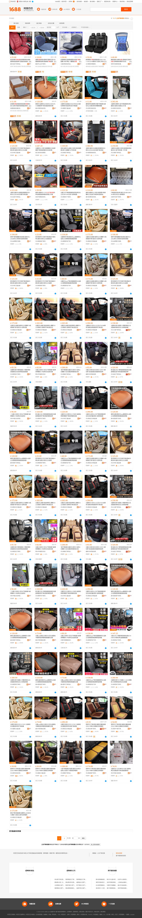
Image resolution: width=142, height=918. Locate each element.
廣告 (55, 61)
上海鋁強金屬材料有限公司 (125, 882)
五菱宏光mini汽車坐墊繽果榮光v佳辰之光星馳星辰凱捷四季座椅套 (71, 282)
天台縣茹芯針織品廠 (91, 241)
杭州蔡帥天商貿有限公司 (116, 108)
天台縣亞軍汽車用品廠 (91, 729)
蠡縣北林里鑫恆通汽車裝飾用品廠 (91, 374)
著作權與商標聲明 (61, 911)
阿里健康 (121, 914)
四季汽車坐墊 (14, 66)
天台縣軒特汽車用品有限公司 (41, 418)
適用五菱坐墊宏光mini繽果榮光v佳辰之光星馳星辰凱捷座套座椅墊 (121, 415)
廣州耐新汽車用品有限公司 (16, 463)
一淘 (58, 914)
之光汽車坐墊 (101, 853)
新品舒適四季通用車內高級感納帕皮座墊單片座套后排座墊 (20, 60)
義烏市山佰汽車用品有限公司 (41, 64)
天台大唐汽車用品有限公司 (116, 330)
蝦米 (78, 914)
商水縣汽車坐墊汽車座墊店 (62, 879)
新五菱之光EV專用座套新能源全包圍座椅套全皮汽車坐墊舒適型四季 (121, 370)
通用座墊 (88, 66)
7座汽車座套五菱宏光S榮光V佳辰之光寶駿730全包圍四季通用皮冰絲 (70, 370)
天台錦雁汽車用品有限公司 (66, 374)
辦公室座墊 (38, 66)
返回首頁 (87, 844)
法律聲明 (69, 911)
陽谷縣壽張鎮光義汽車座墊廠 (73, 888)
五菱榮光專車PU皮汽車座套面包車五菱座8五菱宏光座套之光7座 (121, 105)
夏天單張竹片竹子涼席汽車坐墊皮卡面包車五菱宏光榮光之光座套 (45, 282)
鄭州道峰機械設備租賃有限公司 (104, 879)
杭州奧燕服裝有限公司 (102, 885)
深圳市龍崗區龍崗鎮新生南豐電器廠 (128, 888)
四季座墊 (28, 66)
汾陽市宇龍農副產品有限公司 (115, 885)
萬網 (101, 914)
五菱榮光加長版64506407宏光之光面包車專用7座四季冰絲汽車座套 (71, 105)
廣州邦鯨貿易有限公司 (41, 108)
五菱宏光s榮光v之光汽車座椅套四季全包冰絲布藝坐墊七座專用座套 (96, 415)
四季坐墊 (113, 66)
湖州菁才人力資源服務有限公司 (104, 888)
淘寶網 (45, 914)
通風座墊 (44, 66)
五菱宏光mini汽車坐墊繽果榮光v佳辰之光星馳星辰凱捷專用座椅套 (96, 636)
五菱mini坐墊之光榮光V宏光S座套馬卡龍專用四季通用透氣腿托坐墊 (45, 636)
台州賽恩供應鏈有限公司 (91, 64)
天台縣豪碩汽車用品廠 (41, 241)
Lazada (132, 914)
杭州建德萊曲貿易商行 (91, 152)
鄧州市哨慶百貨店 (40, 374)
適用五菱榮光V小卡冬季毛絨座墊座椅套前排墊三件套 (45, 193)
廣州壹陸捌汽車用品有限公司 (116, 418)
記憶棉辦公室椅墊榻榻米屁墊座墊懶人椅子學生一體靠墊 (71, 60)
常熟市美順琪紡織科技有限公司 (116, 64)
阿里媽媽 (73, 914)
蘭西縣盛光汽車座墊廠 (71, 879)
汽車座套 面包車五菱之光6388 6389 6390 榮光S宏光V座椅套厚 (121, 193)
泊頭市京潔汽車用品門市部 (116, 197)
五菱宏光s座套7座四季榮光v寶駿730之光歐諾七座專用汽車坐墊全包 (45, 326)
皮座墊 (93, 66)
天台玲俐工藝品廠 (15, 152)
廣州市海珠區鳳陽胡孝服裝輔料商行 (128, 885)
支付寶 (108, 914)
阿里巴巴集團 (11, 914)
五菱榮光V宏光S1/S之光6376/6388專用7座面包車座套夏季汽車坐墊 (96, 326)
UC (104, 914)
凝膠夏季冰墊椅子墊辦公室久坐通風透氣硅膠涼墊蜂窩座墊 (45, 60)
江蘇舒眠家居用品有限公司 (66, 64)
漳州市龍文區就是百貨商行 (116, 773)
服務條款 (75, 911)
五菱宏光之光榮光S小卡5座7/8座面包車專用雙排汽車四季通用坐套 (71, 415)
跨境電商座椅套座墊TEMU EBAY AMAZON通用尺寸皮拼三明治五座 (96, 60)
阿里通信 (95, 914)
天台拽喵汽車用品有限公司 (66, 152)
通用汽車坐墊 (22, 66)
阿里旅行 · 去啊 (65, 914)
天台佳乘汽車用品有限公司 (16, 197)
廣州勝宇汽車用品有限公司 (66, 684)
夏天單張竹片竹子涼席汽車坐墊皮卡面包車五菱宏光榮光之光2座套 (20, 149)
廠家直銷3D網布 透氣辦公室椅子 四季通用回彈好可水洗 (121, 60)
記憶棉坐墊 (25, 111)
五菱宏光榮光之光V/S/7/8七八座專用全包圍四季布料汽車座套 (20, 725)
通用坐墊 (125, 66)
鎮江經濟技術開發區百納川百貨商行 (41, 152)
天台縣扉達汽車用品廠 (91, 773)
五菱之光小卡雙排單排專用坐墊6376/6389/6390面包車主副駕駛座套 (121, 636)
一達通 (127, 914)
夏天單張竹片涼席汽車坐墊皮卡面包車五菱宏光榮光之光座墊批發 (45, 238)
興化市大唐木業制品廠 (113, 879)
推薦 (30, 61)
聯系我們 (96, 911)
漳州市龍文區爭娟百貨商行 (16, 418)
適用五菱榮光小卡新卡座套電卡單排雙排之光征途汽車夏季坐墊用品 (96, 193)
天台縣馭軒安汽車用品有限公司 (66, 241)
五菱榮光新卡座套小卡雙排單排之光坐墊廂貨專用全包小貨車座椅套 (121, 326)
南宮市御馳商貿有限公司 (41, 197)
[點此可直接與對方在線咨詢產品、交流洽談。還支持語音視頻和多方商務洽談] (55, 116)
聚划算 (54, 914)
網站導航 (103, 911)
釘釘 (116, 914)
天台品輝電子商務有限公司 (16, 241)
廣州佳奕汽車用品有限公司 (16, 64)
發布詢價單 (119, 853)
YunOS (90, 914)
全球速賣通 (39, 914)
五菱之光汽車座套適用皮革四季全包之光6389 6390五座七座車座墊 (71, 193)
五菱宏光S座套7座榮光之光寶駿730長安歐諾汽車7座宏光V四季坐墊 (96, 238)
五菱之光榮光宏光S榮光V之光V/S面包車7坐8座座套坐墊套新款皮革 (96, 370)
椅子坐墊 (63, 66)
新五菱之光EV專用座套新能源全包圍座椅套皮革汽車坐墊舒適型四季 (45, 415)
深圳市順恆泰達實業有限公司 (115, 882)
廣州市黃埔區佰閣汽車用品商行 (41, 640)
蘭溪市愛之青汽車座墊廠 (72, 885)
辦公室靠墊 (75, 66)
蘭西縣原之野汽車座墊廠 (61, 888)
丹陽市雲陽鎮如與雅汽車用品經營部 (66, 640)
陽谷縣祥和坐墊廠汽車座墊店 (73, 882)
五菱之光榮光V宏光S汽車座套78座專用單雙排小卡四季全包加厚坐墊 (45, 370)
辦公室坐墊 (69, 66)
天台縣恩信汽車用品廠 (16, 374)
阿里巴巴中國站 (30, 914)
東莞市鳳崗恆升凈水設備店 (103, 882)
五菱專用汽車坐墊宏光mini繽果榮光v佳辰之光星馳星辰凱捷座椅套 (71, 238)
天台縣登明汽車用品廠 (16, 684)
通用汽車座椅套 (99, 66)
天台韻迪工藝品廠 (40, 773)
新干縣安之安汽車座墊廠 (83, 885)
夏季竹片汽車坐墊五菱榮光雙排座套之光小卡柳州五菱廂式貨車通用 (96, 725)
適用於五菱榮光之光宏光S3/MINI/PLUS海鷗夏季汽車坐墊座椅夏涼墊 (45, 105)
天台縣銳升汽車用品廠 (66, 197)
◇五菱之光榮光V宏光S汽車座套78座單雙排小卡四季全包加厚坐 (20, 415)
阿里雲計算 (84, 914)
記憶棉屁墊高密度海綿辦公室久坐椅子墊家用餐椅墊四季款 (20, 105)
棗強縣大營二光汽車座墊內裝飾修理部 (65, 882)
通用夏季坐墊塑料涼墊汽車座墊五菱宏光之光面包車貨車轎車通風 (96, 105)
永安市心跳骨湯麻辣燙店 (124, 879)
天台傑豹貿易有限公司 (91, 108)
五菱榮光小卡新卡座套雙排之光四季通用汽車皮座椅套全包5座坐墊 (45, 149)
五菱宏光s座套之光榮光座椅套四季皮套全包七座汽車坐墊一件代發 (121, 149)
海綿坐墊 (19, 111)
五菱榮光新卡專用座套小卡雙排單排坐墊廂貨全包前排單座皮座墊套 (20, 370)
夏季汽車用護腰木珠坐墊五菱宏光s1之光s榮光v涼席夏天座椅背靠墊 (20, 238)
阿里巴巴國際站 (20, 914)
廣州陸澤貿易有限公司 (91, 197)
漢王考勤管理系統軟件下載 (114, 888)
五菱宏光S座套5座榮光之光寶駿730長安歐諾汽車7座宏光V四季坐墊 (96, 282)
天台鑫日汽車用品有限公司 (116, 374)
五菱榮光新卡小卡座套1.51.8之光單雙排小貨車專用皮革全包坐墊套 (121, 681)
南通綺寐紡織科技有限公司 (16, 108)
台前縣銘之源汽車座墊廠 (61, 885)
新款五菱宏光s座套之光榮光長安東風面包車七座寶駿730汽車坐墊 (71, 149)
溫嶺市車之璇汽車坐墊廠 (83, 888)
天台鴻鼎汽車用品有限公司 (116, 152)
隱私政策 (81, 911)
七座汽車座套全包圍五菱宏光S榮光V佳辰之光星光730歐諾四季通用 (71, 769)
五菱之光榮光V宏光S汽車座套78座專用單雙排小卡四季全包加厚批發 (71, 636)
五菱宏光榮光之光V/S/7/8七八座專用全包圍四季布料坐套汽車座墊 (71, 725)
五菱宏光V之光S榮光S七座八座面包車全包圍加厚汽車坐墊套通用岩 (121, 769)
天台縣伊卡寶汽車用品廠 (116, 729)
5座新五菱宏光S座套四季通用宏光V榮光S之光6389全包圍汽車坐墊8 (96, 149)
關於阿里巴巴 (89, 911)
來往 (112, 914)
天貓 (49, 914)
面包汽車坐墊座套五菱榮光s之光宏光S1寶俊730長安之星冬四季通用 (20, 814)
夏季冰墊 (49, 66)
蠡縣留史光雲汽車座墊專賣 (83, 882)
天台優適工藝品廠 (66, 108)
